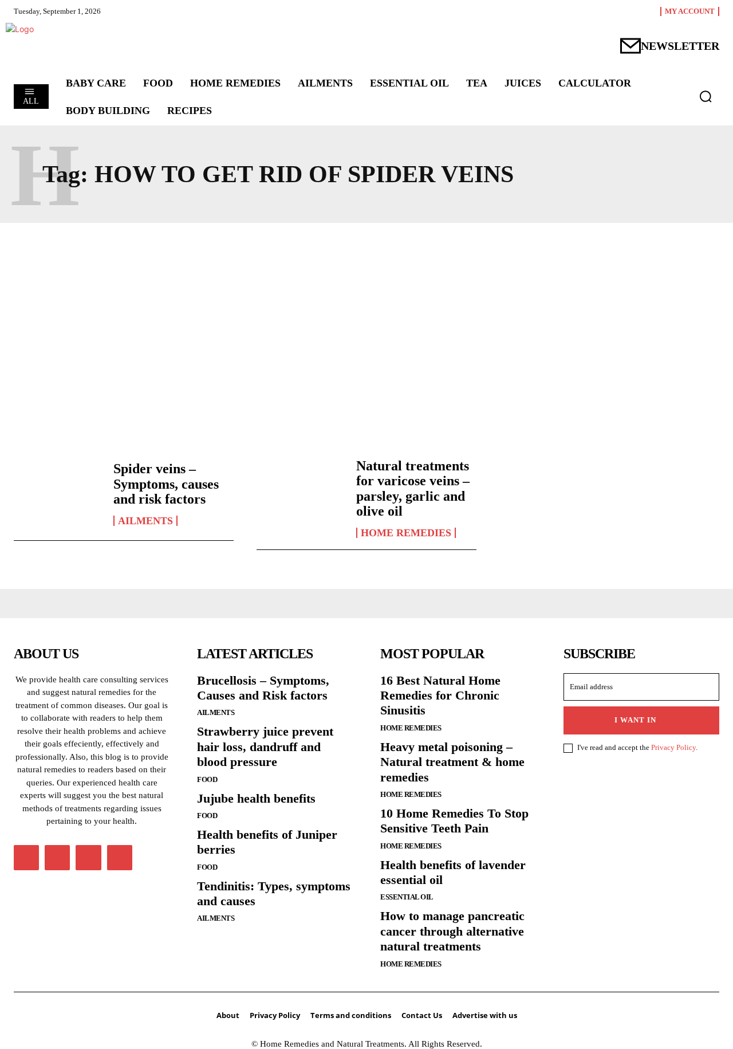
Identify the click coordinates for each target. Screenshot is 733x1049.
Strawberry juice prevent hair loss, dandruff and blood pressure (265, 746)
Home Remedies (406, 533)
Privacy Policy (673, 747)
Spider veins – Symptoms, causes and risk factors (166, 483)
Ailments (145, 521)
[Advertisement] (366, 337)
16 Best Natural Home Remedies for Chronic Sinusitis (440, 695)
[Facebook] (26, 857)
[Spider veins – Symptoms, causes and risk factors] (58, 493)
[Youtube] (119, 857)
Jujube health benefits (256, 798)
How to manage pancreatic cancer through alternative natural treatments (452, 931)
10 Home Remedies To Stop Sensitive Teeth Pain (454, 820)
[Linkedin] (57, 857)
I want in (635, 720)
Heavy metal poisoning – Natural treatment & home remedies (452, 762)
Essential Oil (407, 897)
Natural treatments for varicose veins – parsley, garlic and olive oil (413, 488)
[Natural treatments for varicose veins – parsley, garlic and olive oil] (301, 493)
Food (207, 779)
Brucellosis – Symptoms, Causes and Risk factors (263, 687)
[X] (88, 857)
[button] (705, 96)
